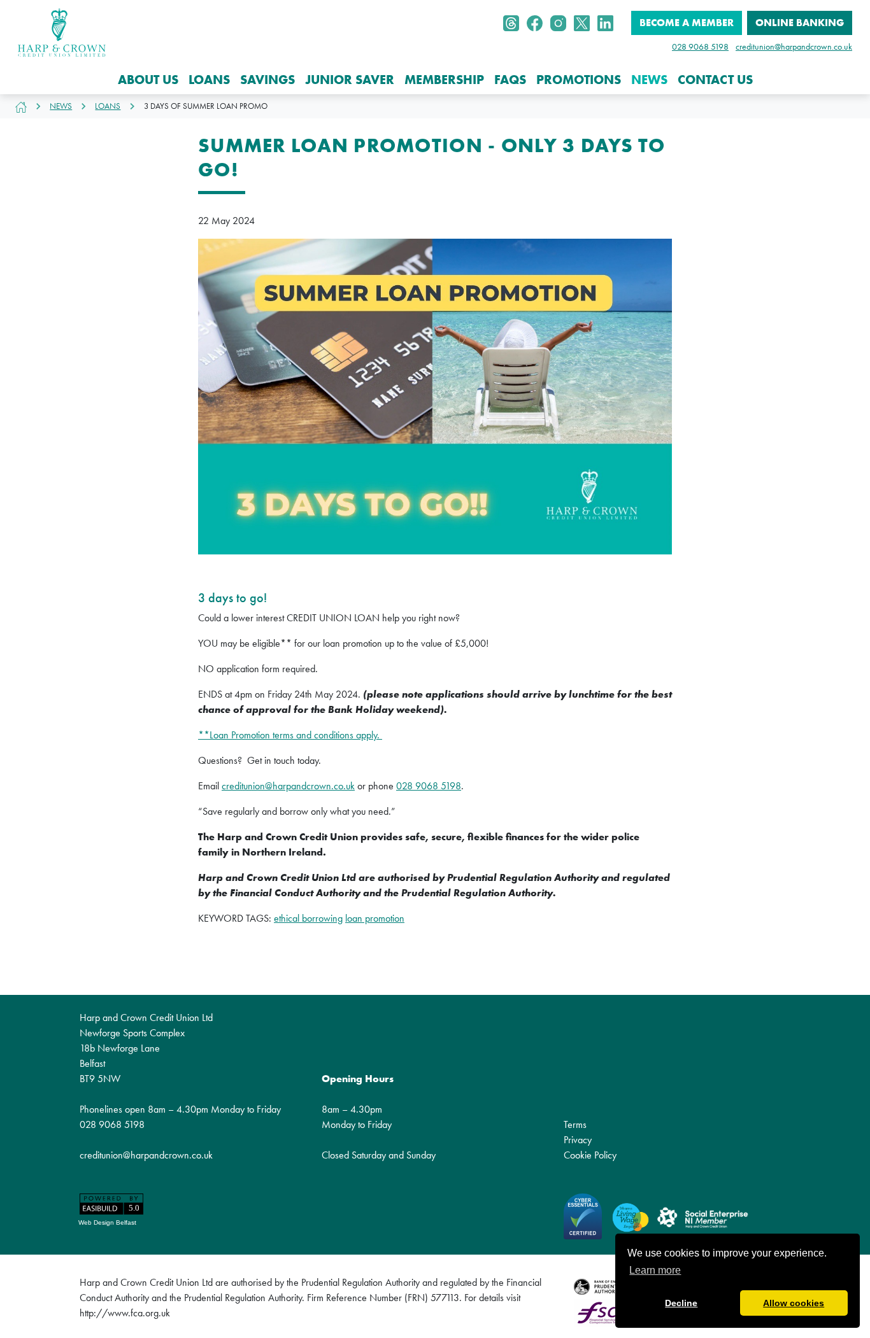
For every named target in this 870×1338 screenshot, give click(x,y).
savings (267, 79)
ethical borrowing (308, 918)
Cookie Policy (590, 1155)
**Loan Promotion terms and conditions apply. (290, 735)
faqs (510, 79)
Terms (575, 1124)
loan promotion (374, 918)
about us (148, 79)
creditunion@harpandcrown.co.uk (794, 46)
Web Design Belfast (107, 1222)
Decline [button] (681, 1303)
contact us (715, 79)
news (649, 79)
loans (209, 79)
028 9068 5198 (700, 46)
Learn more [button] (655, 1270)
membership (444, 79)
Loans (107, 106)
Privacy (578, 1139)
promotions (578, 79)
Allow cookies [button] (793, 1303)
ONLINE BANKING (799, 22)
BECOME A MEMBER (686, 22)
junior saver (349, 79)
